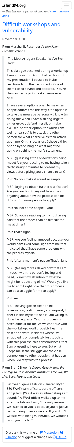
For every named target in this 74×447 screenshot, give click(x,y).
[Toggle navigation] (66, 5)
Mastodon (51, 432)
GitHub (61, 437)
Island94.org (14, 5)
